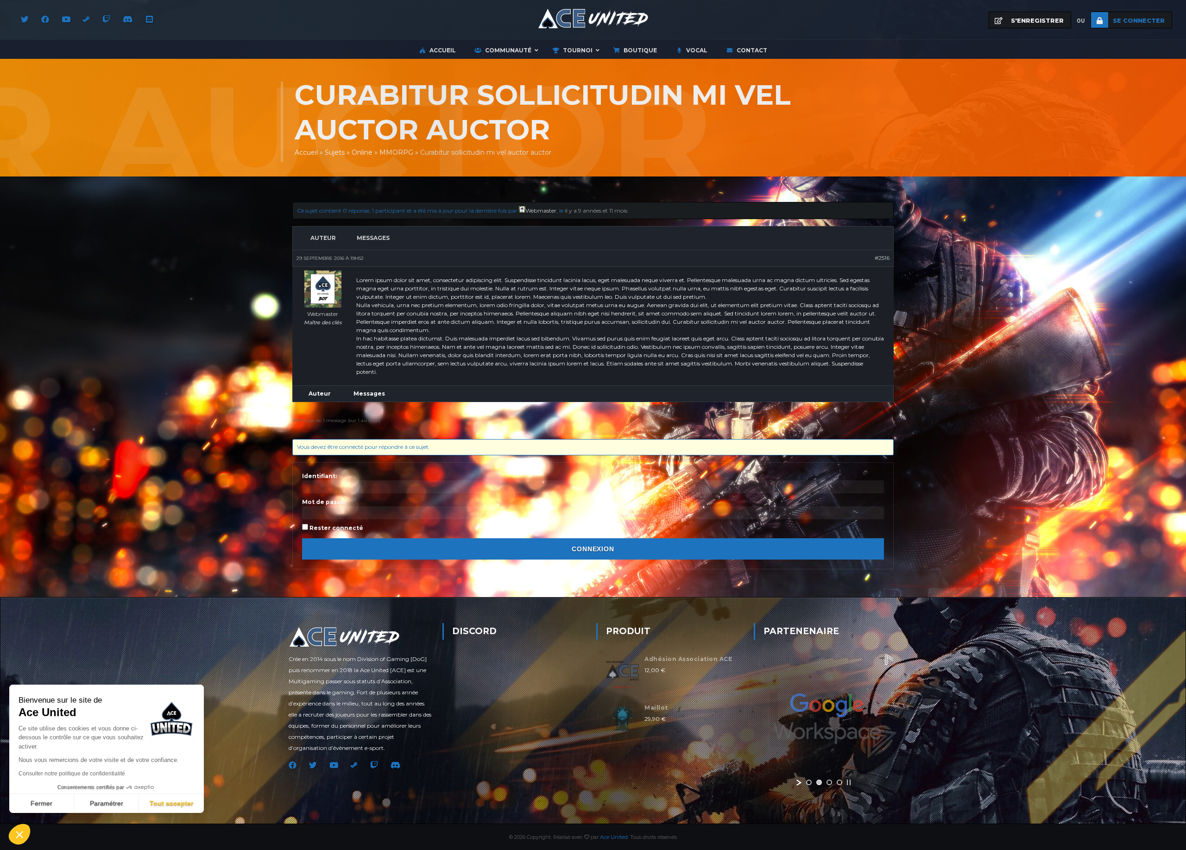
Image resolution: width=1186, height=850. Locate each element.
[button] (19, 834)
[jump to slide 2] (819, 782)
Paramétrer (106, 803)
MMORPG (396, 152)
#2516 (882, 257)
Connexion (593, 549)
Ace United (614, 837)
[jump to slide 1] (809, 782)
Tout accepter (171, 803)
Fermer (41, 803)
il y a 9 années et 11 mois (596, 210)
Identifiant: (319, 475)
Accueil (306, 152)
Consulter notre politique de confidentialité (72, 773)
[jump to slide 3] (829, 782)
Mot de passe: (324, 501)
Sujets (335, 152)
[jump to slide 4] (839, 782)
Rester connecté (336, 527)
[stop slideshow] (849, 782)
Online (362, 152)
